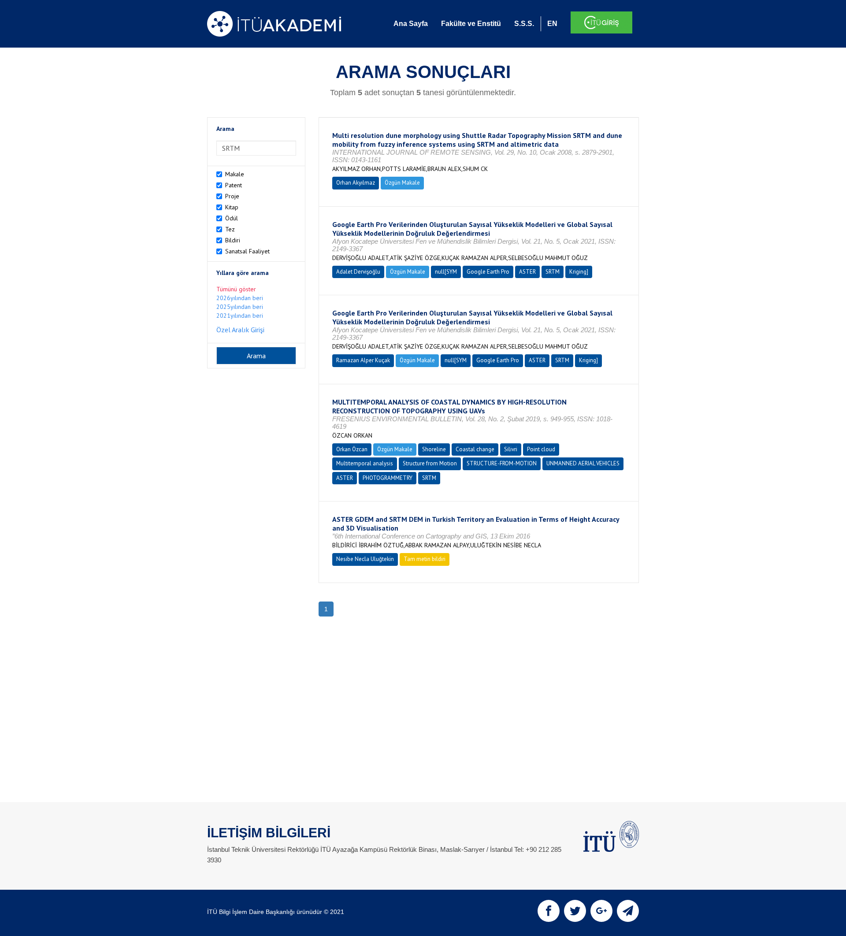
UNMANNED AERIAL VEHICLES (583, 463)
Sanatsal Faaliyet (247, 251)
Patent (233, 185)
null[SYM (446, 271)
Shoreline (434, 449)
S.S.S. (524, 23)
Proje (232, 196)
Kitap (231, 207)
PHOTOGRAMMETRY (387, 478)
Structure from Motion (430, 463)
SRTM (552, 271)
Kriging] (578, 271)
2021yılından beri (239, 315)
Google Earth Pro (488, 271)
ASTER (527, 271)
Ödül (231, 218)
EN (552, 23)
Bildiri (232, 240)
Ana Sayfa (410, 23)
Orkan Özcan (351, 449)
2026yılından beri (239, 298)
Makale (234, 174)
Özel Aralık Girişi (240, 329)
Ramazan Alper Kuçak (363, 360)
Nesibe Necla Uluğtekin (365, 559)
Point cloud (541, 449)
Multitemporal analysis (364, 463)
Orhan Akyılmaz (355, 182)
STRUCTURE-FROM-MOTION (502, 463)
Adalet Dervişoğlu (358, 271)
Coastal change (475, 449)
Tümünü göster (236, 289)
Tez (230, 229)
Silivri (510, 449)
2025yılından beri (239, 307)
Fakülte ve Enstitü (471, 23)
